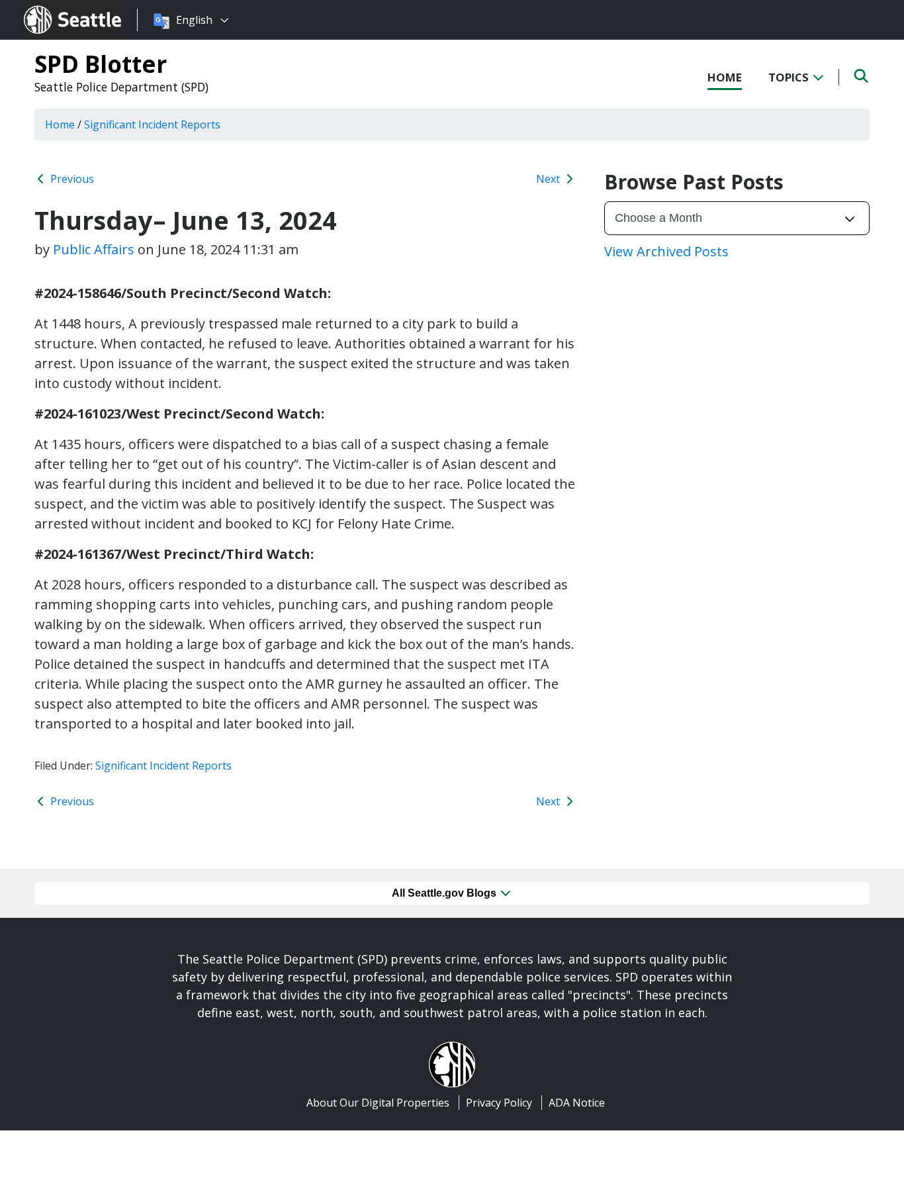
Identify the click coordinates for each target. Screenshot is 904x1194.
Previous (71, 179)
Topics (789, 77)
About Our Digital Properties (377, 1102)
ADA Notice (577, 1102)
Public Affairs (93, 249)
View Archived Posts (666, 251)
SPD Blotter (100, 63)
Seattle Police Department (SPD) (121, 87)
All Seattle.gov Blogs (445, 893)
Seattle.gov (51, 7)
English (194, 20)
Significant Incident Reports (163, 765)
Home (724, 77)
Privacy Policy (499, 1102)
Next (549, 179)
